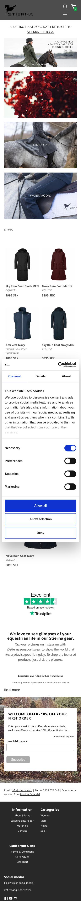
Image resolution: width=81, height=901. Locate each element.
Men (43, 820)
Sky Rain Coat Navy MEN (58, 345)
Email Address (17, 741)
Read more (12, 689)
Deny (40, 532)
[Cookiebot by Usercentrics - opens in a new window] (58, 364)
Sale (42, 830)
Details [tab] (41, 376)
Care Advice (22, 857)
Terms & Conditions (22, 851)
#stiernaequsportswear (17, 890)
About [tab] (66, 376)
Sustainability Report (22, 820)
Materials (22, 825)
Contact (22, 830)
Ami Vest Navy (15, 345)
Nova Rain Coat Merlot (57, 286)
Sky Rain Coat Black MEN (22, 286)
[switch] (70, 461)
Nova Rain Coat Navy (20, 556)
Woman (44, 815)
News (43, 825)
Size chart (22, 862)
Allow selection (40, 519)
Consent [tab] (14, 376)
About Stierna (22, 815)
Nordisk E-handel (30, 794)
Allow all (40, 505)
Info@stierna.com (22, 790)
